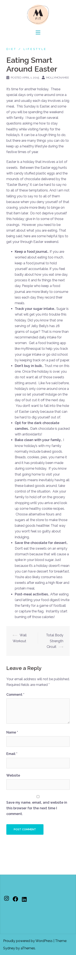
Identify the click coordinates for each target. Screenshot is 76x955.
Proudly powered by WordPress (28, 941)
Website (13, 775)
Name (12, 732)
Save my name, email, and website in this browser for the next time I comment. (36, 808)
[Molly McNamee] (38, 14)
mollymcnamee (57, 77)
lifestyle (35, 49)
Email (11, 754)
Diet (11, 49)
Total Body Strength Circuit (54, 640)
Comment (15, 695)
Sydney (9, 948)
